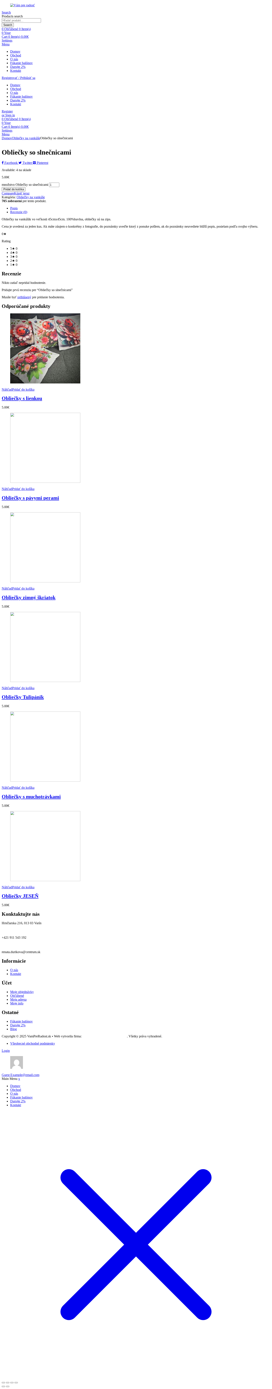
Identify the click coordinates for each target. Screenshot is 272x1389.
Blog (13, 1029)
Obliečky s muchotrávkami (31, 796)
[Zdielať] (12, 1382)
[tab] (140, 208)
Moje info (16, 1003)
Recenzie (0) (18, 212)
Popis (14, 208)
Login (6, 1050)
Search (7, 25)
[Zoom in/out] (3, 1382)
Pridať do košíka (13, 189)
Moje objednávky (22, 992)
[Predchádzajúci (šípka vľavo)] (3, 1386)
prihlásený (24, 297)
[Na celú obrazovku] (7, 1382)
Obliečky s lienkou (22, 398)
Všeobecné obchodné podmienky (32, 1043)
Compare (8, 193)
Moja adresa (18, 999)
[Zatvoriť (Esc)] (16, 1382)
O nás (14, 59)
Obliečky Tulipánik (23, 697)
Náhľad (7, 389)
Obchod (15, 55)
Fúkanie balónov (21, 63)
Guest (20, 1075)
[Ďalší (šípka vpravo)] (7, 1386)
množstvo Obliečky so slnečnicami (25, 184)
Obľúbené (17, 995)
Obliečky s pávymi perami (30, 498)
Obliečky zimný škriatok (28, 597)
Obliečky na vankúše (26, 138)
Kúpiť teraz (22, 193)
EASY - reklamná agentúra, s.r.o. (104, 1036)
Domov (15, 51)
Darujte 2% (18, 67)
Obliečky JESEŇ (20, 896)
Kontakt (15, 70)
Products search (12, 16)
